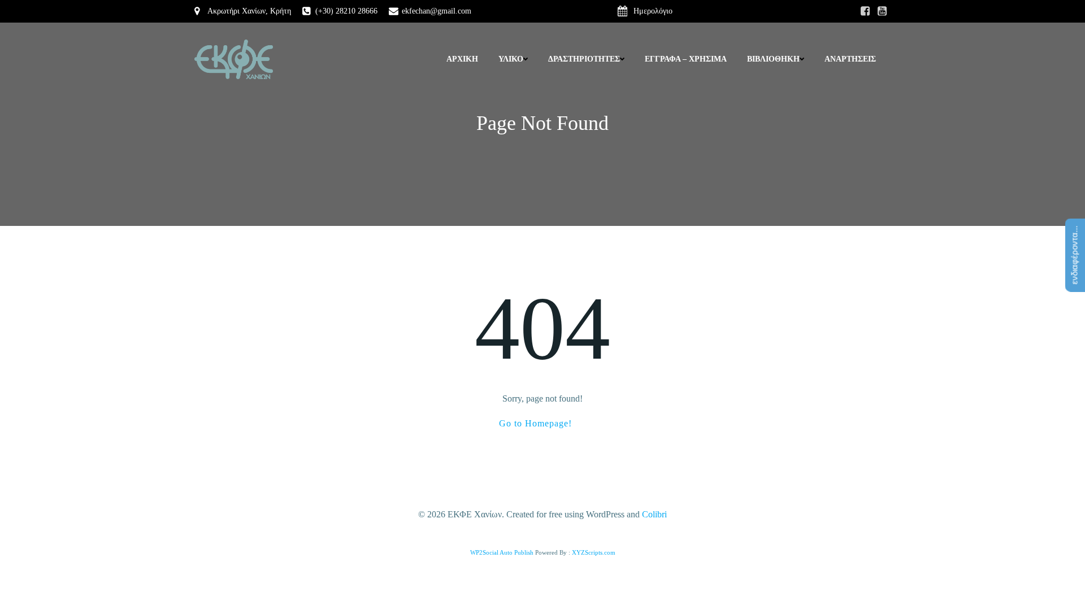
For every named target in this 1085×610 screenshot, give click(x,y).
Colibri (654, 514)
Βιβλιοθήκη (773, 59)
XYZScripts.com (593, 552)
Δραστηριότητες (584, 59)
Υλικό (510, 59)
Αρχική (462, 59)
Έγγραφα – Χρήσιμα (686, 59)
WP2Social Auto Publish (501, 552)
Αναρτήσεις (850, 59)
